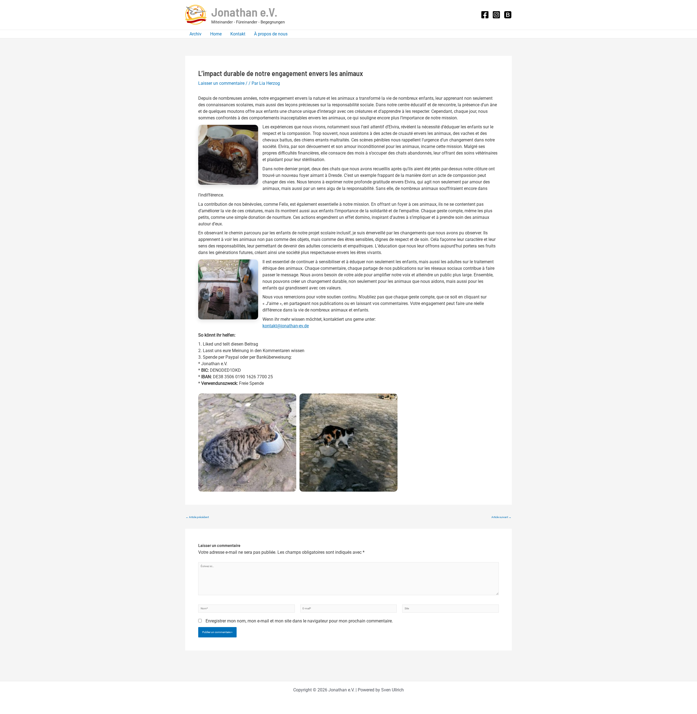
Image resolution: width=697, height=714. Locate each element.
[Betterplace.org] (508, 15)
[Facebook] (485, 15)
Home (216, 34)
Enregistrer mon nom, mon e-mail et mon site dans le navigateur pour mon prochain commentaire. (299, 621)
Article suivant (501, 517)
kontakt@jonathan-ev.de (285, 325)
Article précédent (197, 517)
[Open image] (247, 443)
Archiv (195, 34)
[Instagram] (496, 15)
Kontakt (237, 34)
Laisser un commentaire (221, 83)
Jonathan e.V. (244, 11)
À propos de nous (271, 34)
